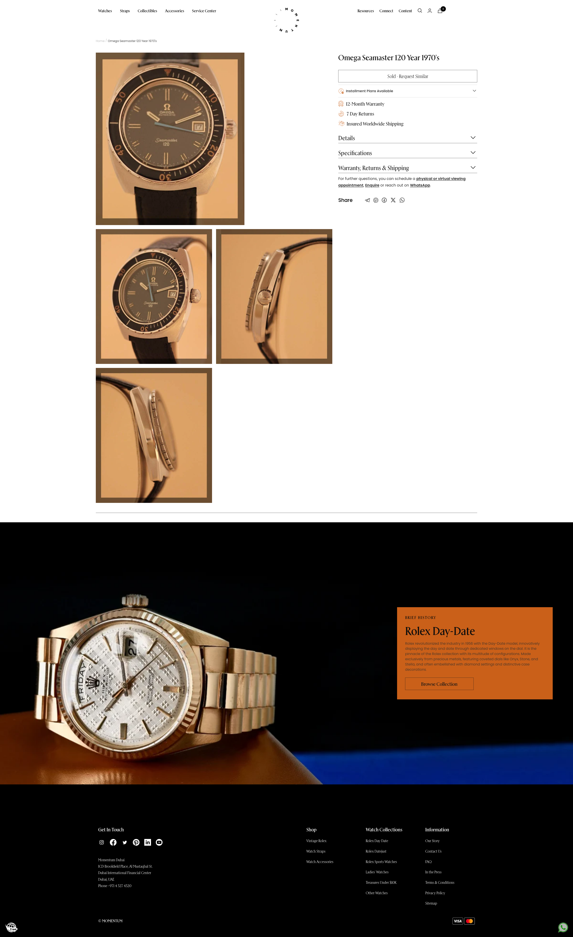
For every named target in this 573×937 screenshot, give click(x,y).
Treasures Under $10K (381, 882)
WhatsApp (420, 185)
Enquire (372, 185)
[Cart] (440, 10)
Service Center (204, 10)
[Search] (420, 10)
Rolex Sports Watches (381, 861)
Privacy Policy (435, 893)
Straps (125, 10)
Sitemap (431, 903)
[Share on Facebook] (384, 200)
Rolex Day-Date (377, 840)
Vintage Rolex (316, 840)
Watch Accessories (319, 861)
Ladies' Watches (377, 872)
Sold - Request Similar (407, 76)
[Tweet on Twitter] (368, 200)
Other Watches (377, 893)
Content (405, 10)
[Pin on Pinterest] (375, 200)
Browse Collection (439, 684)
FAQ (428, 861)
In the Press (433, 872)
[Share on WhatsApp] (402, 200)
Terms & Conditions (439, 882)
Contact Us (433, 851)
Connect (386, 10)
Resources (366, 10)
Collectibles (147, 10)
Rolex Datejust (376, 851)
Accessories (174, 10)
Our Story (432, 840)
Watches (105, 10)
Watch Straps (315, 851)
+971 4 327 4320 (119, 885)
